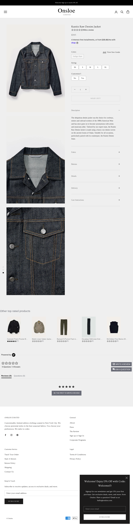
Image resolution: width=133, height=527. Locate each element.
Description (75, 110)
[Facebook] (5, 434)
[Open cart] (128, 11)
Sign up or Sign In (77, 436)
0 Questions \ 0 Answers (11, 367)
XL (105, 67)
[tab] (6, 376)
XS (75, 67)
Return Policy (10, 463)
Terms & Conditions (78, 455)
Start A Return (10, 459)
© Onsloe (9, 518)
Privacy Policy (75, 459)
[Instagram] (11, 434)
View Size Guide (113, 52)
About (72, 423)
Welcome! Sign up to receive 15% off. (66, 3)
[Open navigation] (5, 12)
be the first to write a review (66, 393)
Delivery (74, 188)
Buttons (74, 164)
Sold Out (96, 98)
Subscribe (104, 517)
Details (73, 176)
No (75, 78)
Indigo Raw (77, 56)
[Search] (122, 11)
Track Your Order (12, 455)
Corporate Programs (78, 440)
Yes (82, 78)
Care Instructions (77, 200)
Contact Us (9, 472)
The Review (74, 431)
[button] (121, 369)
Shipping (8, 467)
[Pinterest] (17, 434)
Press (72, 427)
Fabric (73, 152)
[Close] (126, 478)
